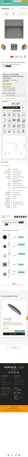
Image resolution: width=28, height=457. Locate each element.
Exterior (3, 381)
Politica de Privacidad (19, 381)
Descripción (4, 162)
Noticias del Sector (19, 384)
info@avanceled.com (15, 408)
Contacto (16, 379)
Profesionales (5, 384)
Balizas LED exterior (7, 14)
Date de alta (17, 110)
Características (5, 165)
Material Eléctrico (6, 382)
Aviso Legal (17, 382)
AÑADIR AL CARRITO (11, 107)
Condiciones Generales (7, 389)
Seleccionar (21, 237)
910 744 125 (14, 407)
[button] (26, 46)
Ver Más (14, 347)
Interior (3, 379)
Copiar (24, 1)
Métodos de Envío (5, 393)
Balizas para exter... (14, 14)
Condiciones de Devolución (5, 395)
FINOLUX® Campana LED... (12, 323)
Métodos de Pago (5, 391)
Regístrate (7, 1)
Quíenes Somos (18, 377)
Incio (2, 14)
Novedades (4, 377)
